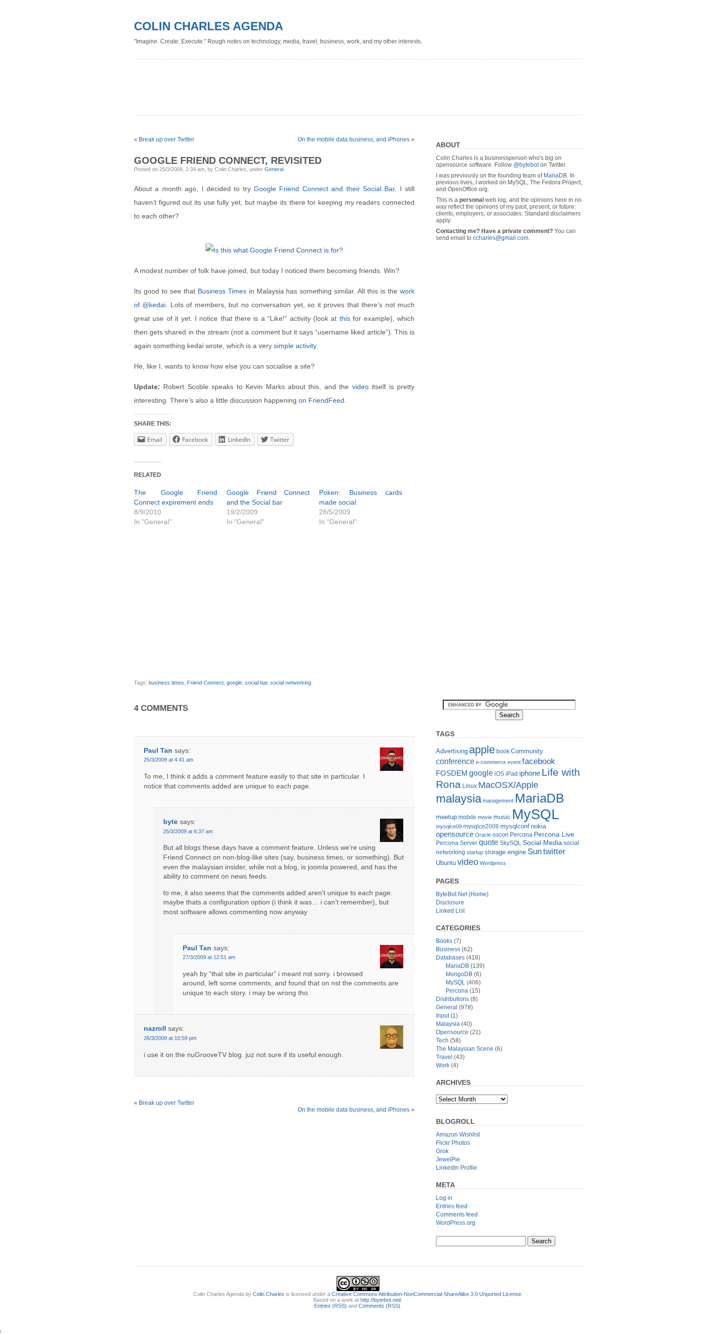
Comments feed (457, 1214)
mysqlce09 (449, 826)
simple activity (295, 346)
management (498, 801)
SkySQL (510, 843)
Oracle (483, 835)
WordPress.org (455, 1222)
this (344, 318)
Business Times (222, 291)
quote (488, 842)
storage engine (505, 852)
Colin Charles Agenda (208, 26)
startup (475, 852)
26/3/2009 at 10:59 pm (170, 1038)
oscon (500, 834)
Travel (444, 1057)
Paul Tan (158, 750)
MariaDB (555, 175)
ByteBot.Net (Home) (462, 894)
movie (485, 817)
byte (170, 821)
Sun (535, 851)
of (137, 305)
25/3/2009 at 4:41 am (168, 760)
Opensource (452, 1032)
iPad (512, 773)
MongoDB (459, 974)
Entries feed (452, 1206)
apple (482, 750)
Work (443, 1065)
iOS (499, 773)
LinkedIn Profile (456, 1167)
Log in (444, 1198)
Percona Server (456, 843)
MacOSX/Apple (508, 785)
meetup (446, 817)
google (234, 683)
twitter (554, 851)
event (514, 762)
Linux (469, 786)
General (273, 169)
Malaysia (448, 1023)
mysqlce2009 (481, 826)
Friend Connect (205, 683)
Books (444, 941)
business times (166, 683)
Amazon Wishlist (458, 1134)
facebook (538, 761)
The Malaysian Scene (464, 1048)
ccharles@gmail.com (500, 238)
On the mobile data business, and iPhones (354, 139)
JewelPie (448, 1159)
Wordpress (493, 863)
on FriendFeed (321, 400)
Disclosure (450, 902)
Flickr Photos (453, 1142)
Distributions (452, 999)
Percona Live (554, 834)
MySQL (535, 814)
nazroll (155, 1028)
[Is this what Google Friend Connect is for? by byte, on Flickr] (274, 250)
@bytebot (526, 164)
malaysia (458, 798)
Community (527, 751)
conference (455, 761)
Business (448, 949)
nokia (538, 826)
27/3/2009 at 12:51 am (209, 957)
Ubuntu (446, 862)
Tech (442, 1040)
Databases (450, 957)
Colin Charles (268, 1294)
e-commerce (491, 762)
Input (442, 1015)
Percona (521, 834)
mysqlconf (514, 826)
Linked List (450, 910)
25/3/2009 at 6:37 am (188, 831)
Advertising (452, 751)
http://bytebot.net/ (380, 1300)
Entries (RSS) (330, 1306)
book (502, 751)
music (501, 817)
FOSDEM (452, 773)
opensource (454, 834)
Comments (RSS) (379, 1306)
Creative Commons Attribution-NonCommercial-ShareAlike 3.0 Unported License (426, 1294)
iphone (529, 773)
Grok (442, 1151)
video (360, 387)
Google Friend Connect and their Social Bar (324, 189)
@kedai (154, 305)
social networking (290, 683)
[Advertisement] (311, 84)
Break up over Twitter (166, 139)
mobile (467, 817)
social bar (256, 683)
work (407, 291)
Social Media (542, 842)
